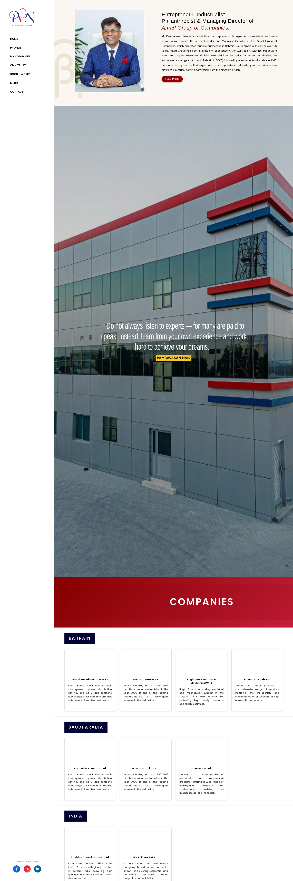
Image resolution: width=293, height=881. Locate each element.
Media (16, 83)
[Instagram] (27, 869)
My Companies (20, 56)
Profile (15, 47)
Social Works (20, 74)
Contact (16, 92)
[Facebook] (16, 869)
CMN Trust (18, 65)
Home (14, 39)
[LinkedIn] (37, 869)
